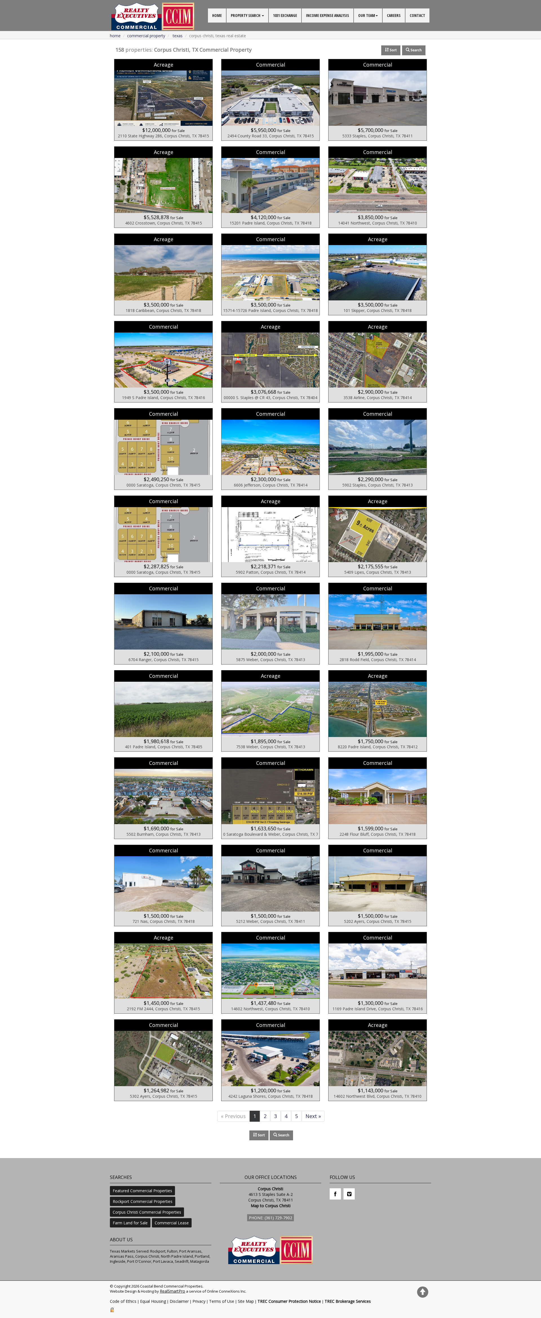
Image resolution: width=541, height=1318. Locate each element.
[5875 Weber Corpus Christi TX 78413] (270, 623)
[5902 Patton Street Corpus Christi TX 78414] (270, 536)
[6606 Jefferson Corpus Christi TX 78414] (270, 449)
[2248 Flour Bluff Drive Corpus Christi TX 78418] (377, 798)
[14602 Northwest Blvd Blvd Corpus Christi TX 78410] (377, 1060)
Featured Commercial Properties (142, 1190)
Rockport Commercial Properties (142, 1201)
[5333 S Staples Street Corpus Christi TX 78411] (377, 100)
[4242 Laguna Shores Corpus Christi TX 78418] (270, 1060)
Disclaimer (179, 1301)
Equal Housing (153, 1301)
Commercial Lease (172, 1222)
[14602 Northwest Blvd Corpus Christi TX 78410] (270, 972)
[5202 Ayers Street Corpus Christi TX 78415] (377, 885)
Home (115, 35)
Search (283, 1135)
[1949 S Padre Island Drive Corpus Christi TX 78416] (163, 362)
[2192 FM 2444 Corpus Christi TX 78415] (163, 972)
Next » (313, 1116)
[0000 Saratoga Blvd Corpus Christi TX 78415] (163, 449)
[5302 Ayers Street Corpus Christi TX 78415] (163, 1060)
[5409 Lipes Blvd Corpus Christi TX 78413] (377, 536)
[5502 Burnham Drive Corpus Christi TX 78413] (163, 798)
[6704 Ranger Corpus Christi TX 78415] (163, 623)
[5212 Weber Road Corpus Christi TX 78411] (270, 885)
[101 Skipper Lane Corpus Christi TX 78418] (377, 274)
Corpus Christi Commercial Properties (147, 1212)
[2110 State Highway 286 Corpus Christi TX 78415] (163, 100)
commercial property (146, 35)
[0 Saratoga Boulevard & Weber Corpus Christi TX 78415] (270, 798)
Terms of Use (221, 1301)
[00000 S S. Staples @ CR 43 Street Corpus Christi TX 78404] (270, 362)
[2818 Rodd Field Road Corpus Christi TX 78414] (377, 623)
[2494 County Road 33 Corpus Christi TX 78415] (270, 100)
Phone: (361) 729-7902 (270, 1217)
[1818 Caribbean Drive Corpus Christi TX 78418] (163, 274)
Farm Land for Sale (130, 1222)
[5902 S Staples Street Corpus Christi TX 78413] (377, 449)
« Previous (233, 1116)
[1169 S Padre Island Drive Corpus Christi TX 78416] (377, 972)
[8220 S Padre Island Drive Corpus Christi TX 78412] (377, 711)
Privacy (198, 1301)
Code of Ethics (123, 1301)
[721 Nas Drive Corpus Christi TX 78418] (163, 885)
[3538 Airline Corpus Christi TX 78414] (377, 362)
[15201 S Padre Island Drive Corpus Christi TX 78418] (270, 187)
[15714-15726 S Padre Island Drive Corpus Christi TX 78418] (270, 274)
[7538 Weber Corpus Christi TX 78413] (270, 711)
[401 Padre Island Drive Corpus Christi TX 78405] (163, 711)
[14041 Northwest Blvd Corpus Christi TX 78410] (377, 187)
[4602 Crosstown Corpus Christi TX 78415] (163, 187)
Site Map (246, 1301)
